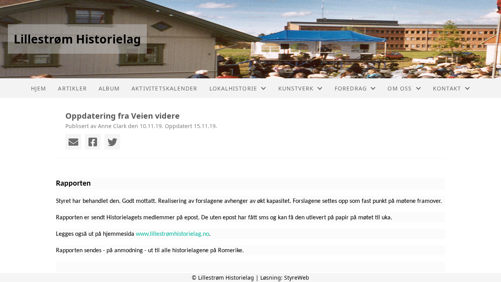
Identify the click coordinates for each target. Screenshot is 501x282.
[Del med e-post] (73, 142)
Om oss (399, 88)
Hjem (39, 88)
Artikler (72, 88)
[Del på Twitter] (112, 142)
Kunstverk (296, 88)
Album (109, 88)
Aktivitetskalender (165, 88)
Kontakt (447, 88)
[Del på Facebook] (93, 142)
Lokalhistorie (233, 88)
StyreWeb (296, 277)
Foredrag (351, 88)
